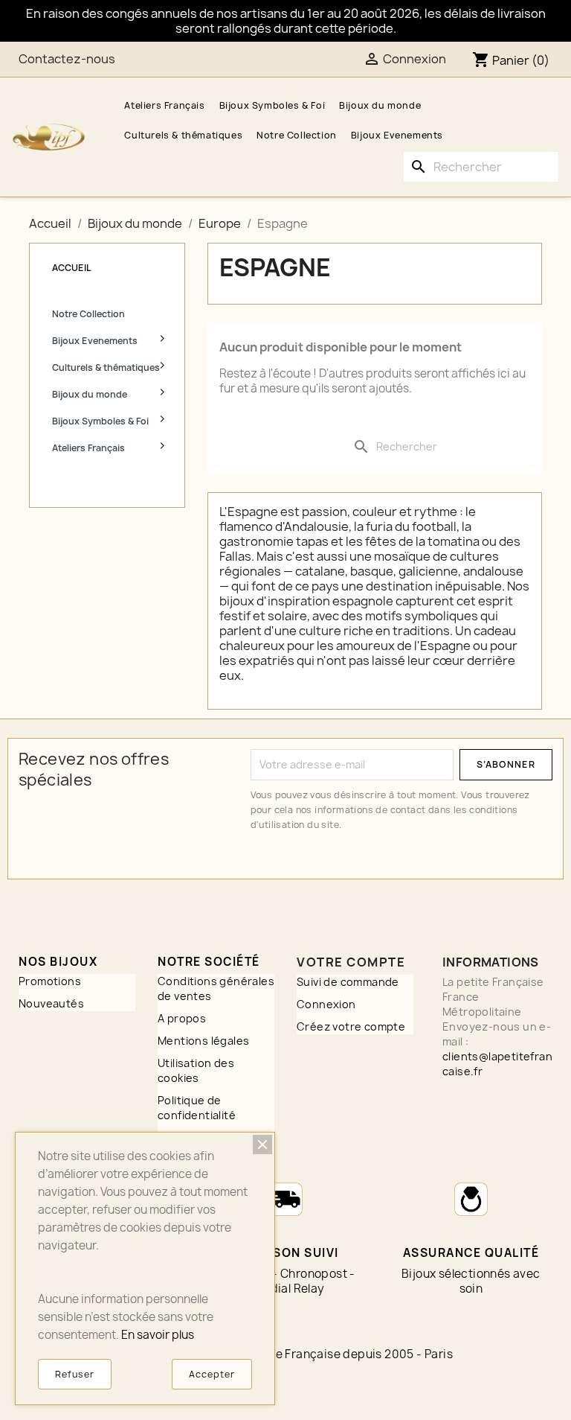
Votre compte (351, 962)
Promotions (50, 981)
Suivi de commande (348, 982)
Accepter (212, 1374)
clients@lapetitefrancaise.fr (497, 1063)
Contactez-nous (67, 59)
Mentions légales (203, 1041)
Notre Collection (297, 135)
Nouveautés (51, 1003)
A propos (182, 1018)
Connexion (326, 1004)
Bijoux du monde (380, 105)
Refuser (74, 1374)
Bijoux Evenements (397, 135)
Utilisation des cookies (196, 1070)
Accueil (71, 267)
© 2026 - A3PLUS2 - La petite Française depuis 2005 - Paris (285, 1354)
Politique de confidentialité (197, 1107)
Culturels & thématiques (183, 135)
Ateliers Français (164, 105)
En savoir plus (157, 1335)
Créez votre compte (351, 1026)
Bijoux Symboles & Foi (272, 105)
